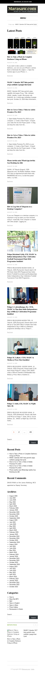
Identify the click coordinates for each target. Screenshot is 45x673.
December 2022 (14, 582)
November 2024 (14, 538)
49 (30, 432)
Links (32, 669)
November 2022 (14, 584)
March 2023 (13, 576)
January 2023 (13, 580)
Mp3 (10, 601)
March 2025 (13, 530)
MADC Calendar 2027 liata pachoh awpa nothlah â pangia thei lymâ (20, 83)
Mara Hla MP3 (13, 599)
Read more (10, 75)
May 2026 (12, 502)
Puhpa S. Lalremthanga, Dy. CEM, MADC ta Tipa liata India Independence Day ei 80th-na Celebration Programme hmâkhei (22, 310)
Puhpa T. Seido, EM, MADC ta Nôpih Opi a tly (21, 404)
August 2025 (13, 520)
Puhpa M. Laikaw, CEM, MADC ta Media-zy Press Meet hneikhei (20, 358)
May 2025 (12, 526)
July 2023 (12, 568)
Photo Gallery (13, 607)
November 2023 (14, 560)
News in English (14, 603)
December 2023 (14, 558)
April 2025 (12, 528)
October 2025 (13, 516)
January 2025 (13, 534)
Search (9, 439)
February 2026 (13, 508)
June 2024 (12, 548)
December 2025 (14, 512)
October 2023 (13, 562)
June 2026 (12, 500)
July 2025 (12, 522)
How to (11, 597)
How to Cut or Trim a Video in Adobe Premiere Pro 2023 (21, 110)
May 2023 (12, 572)
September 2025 (14, 518)
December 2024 (14, 536)
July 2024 (12, 546)
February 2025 (13, 532)
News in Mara (13, 605)
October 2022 (13, 586)
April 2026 (12, 504)
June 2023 (12, 570)
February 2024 (13, 554)
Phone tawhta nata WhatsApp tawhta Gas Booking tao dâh (21, 161)
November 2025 (14, 514)
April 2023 (12, 574)
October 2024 (13, 540)
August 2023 (13, 566)
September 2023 (14, 564)
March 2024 (13, 552)
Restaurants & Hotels (16, 609)
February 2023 (13, 578)
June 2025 (12, 524)
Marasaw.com (26, 669)
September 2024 (14, 542)
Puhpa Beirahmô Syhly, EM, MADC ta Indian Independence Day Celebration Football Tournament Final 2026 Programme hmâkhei (21, 257)
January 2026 (13, 510)
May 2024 (12, 550)
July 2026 (12, 498)
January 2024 (13, 556)
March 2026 (13, 506)
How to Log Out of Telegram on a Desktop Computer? (19, 207)
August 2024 (13, 544)
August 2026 (13, 496)
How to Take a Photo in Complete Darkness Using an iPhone (19, 57)
